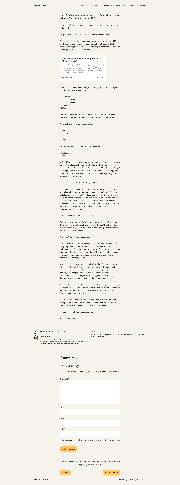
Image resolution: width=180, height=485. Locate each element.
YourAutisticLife (97, 336)
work (143, 334)
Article (56, 331)
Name (63, 407)
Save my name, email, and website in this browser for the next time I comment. (91, 441)
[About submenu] (86, 5)
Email (63, 418)
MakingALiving (110, 334)
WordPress (141, 479)
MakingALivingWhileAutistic (128, 334)
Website (63, 429)
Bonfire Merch (111, 472)
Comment (64, 379)
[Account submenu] (145, 5)
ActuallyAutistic (97, 334)
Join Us (65, 472)
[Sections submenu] (98, 5)
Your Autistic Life (41, 5)
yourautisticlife (46, 336)
